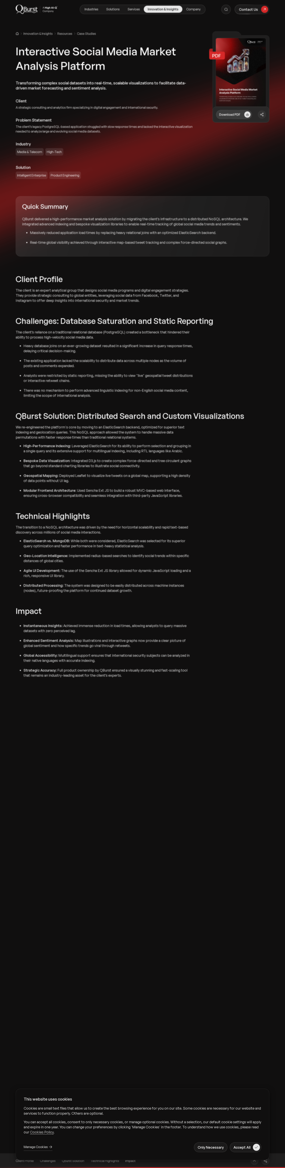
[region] (142, 1120)
